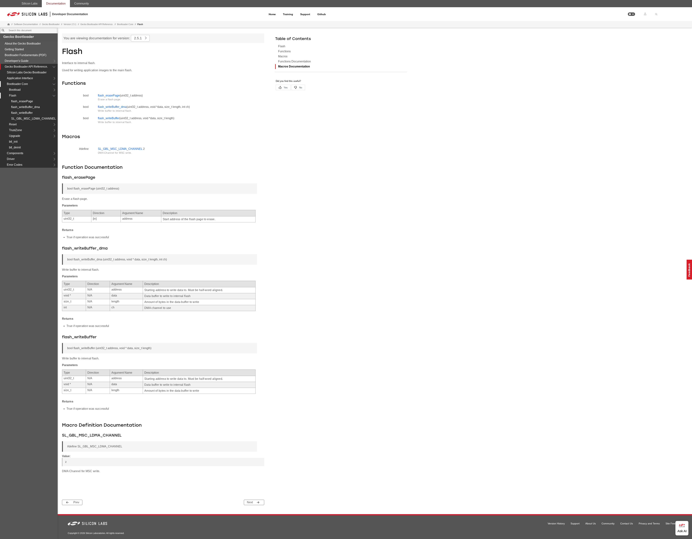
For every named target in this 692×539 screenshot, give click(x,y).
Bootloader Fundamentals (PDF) (25, 55)
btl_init (13, 141)
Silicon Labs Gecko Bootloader (26, 72)
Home (272, 14)
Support (305, 14)
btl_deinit (15, 147)
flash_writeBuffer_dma (25, 107)
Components (15, 153)
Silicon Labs (29, 3)
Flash (12, 95)
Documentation (56, 3)
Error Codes (14, 164)
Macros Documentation (294, 66)
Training (288, 14)
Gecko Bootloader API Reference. (26, 66)
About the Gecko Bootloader (23, 43)
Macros (282, 56)
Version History (556, 523)
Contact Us (626, 523)
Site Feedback (674, 523)
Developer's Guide (16, 60)
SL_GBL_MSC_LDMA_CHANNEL (33, 118)
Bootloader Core (125, 24)
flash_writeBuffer (22, 112)
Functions (284, 51)
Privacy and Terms (649, 523)
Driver (11, 158)
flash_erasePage (22, 101)
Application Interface (20, 78)
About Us (590, 523)
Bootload (15, 89)
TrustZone (15, 130)
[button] (631, 14)
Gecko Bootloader (18, 37)
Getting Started (14, 49)
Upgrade (14, 135)
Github (321, 14)
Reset (13, 124)
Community (81, 3)
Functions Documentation (294, 61)
